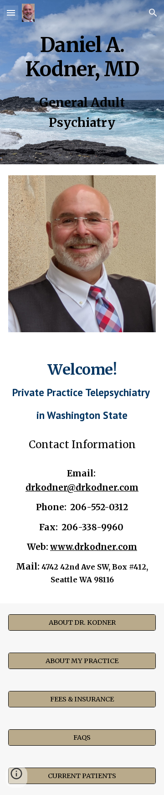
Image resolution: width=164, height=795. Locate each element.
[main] (82, 55)
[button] (11, 12)
